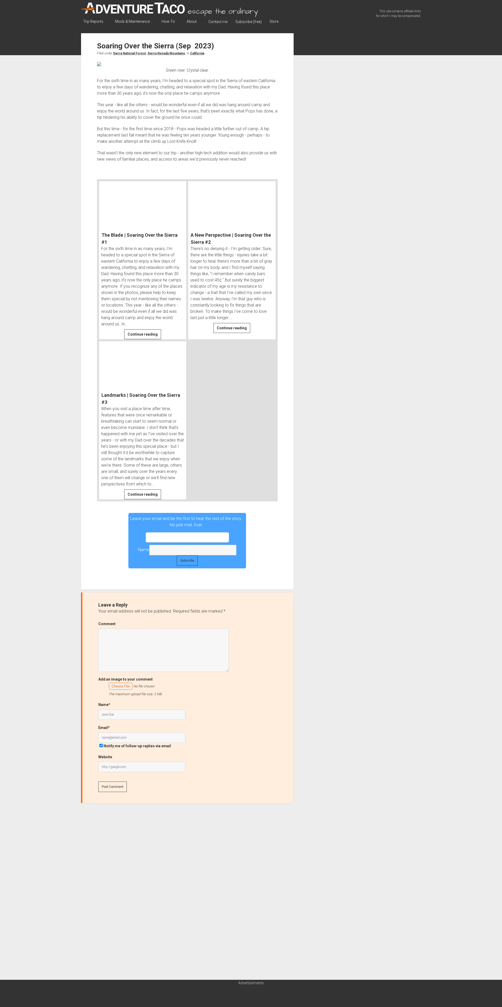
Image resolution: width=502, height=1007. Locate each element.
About (192, 21)
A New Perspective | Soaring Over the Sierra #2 (231, 238)
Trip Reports (93, 21)
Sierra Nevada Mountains (166, 53)
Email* (187, 537)
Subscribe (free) (248, 22)
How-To (168, 21)
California (197, 53)
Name (143, 549)
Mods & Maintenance (132, 21)
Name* (104, 705)
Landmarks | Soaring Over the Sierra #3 (140, 398)
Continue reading (144, 335)
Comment (107, 624)
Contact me (217, 22)
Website (105, 757)
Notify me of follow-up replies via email (137, 746)
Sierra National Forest (129, 53)
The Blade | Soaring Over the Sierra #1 (139, 238)
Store (274, 21)
